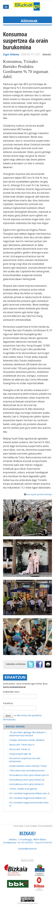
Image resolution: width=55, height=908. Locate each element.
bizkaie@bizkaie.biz (27, 848)
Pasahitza (8, 703)
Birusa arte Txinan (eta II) (21, 744)
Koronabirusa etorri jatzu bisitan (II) (26, 779)
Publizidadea (45, 826)
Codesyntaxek (23, 903)
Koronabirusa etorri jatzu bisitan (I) (26, 784)
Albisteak (29, 21)
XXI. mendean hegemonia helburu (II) (27, 797)
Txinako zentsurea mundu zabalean (26, 740)
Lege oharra (31, 826)
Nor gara (18, 826)
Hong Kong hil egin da (20, 753)
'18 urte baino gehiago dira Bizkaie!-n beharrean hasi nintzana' (27, 734)
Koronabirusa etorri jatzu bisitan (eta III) (29, 775)
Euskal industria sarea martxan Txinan (28, 765)
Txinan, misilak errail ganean (23, 788)
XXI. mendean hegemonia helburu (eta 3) (29, 793)
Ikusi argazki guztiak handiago (39, 494)
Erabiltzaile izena (11, 691)
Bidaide (47, 54)
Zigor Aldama (11, 54)
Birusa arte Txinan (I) (19, 749)
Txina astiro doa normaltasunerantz (27, 770)
